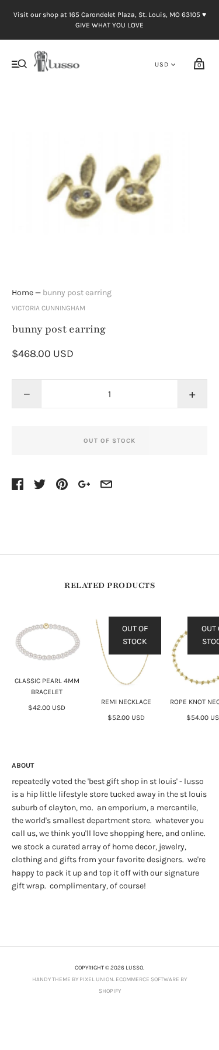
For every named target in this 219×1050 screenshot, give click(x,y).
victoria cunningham (48, 308)
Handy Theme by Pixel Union (72, 979)
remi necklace (126, 702)
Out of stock (109, 440)
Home (22, 293)
